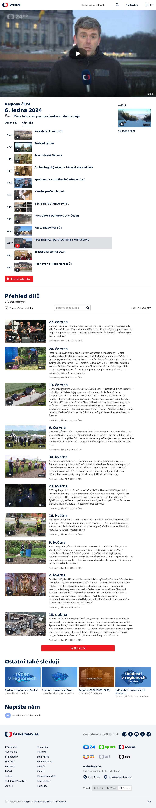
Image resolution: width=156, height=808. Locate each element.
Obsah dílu (11, 122)
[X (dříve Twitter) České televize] (142, 734)
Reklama (41, 751)
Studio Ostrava (44, 761)
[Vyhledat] (87, 308)
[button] (78, 53)
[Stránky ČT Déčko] (88, 757)
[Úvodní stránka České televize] (22, 734)
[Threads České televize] (148, 734)
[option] (98, 788)
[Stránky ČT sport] (107, 747)
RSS (149, 801)
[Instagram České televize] (124, 734)
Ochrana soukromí (42, 801)
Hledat (117, 5)
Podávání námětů (46, 776)
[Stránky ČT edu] (124, 757)
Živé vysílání (11, 751)
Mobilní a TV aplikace (16, 780)
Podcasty (9, 766)
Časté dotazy (44, 780)
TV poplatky (11, 756)
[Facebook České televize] (130, 734)
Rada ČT (41, 766)
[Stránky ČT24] (89, 747)
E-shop (8, 776)
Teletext (9, 761)
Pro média (42, 746)
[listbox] (112, 788)
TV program (11, 746)
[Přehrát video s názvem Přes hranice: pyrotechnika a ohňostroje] (78, 53)
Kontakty (42, 785)
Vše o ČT (9, 785)
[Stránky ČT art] (104, 757)
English (27, 801)
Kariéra (41, 771)
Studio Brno (43, 756)
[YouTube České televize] (136, 734)
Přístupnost (60, 801)
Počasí (8, 771)
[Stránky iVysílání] (127, 747)
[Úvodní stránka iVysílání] (14, 5)
